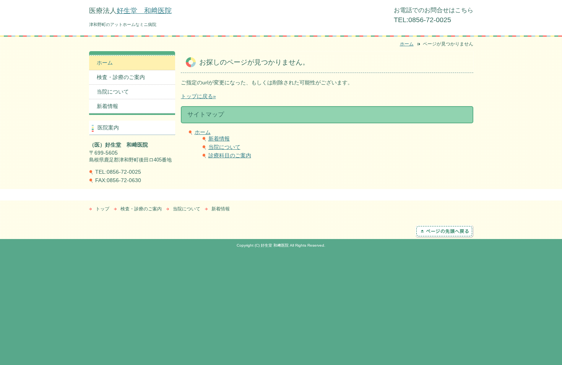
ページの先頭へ (444, 231)
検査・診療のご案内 (121, 77)
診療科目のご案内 (229, 155)
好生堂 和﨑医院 (144, 11)
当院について (224, 147)
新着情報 (219, 139)
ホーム (407, 44)
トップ (102, 209)
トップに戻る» (198, 96)
